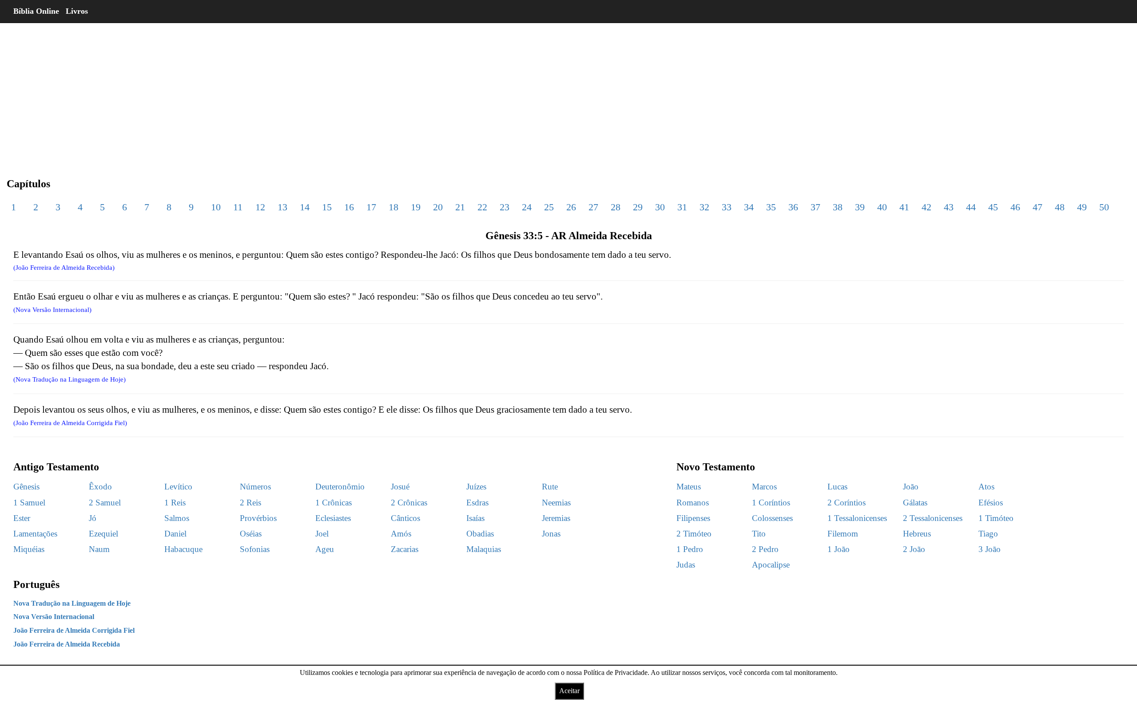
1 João (838, 549)
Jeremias (556, 518)
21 (460, 207)
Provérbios (258, 518)
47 (1037, 207)
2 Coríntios (846, 502)
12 (260, 207)
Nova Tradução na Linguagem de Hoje (72, 603)
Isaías (475, 518)
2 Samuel (105, 502)
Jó (92, 518)
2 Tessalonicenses (932, 518)
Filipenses (693, 518)
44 (971, 207)
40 (882, 207)
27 (593, 207)
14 (305, 207)
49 (1082, 207)
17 (371, 207)
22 (482, 207)
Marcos (764, 486)
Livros (77, 11)
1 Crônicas (333, 502)
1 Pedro (689, 549)
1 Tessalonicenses (857, 518)
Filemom (842, 533)
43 (949, 207)
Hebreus (917, 533)
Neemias (556, 502)
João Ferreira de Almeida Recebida (66, 644)
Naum (99, 549)
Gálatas (915, 502)
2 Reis (250, 502)
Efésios (990, 502)
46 (1015, 207)
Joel (322, 533)
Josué (400, 486)
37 (815, 207)
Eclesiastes (333, 518)
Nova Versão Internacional (53, 616)
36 (793, 207)
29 (638, 207)
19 (416, 207)
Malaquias (483, 549)
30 (660, 207)
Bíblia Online (36, 11)
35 (771, 207)
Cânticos (405, 518)
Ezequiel (103, 533)
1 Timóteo (996, 518)
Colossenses (772, 518)
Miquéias (28, 549)
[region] (568, 93)
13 (282, 207)
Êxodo (100, 486)
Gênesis (26, 486)
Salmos (176, 518)
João (910, 486)
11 (238, 207)
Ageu (324, 549)
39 (860, 207)
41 (904, 207)
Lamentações (35, 533)
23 (504, 207)
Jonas (551, 533)
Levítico (178, 486)
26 (571, 207)
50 (1104, 207)
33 (726, 207)
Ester (21, 518)
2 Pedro (765, 549)
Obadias (480, 533)
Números (255, 486)
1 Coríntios (771, 502)
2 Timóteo (694, 533)
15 (327, 207)
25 (549, 207)
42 (926, 207)
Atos (986, 486)
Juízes (476, 486)
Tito (759, 533)
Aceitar (569, 690)
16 (349, 207)
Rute (550, 486)
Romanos (692, 502)
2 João (914, 549)
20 (438, 207)
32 (704, 207)
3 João (989, 549)
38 (838, 207)
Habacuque (183, 549)
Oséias (251, 533)
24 (527, 207)
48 (1060, 207)
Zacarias (404, 549)
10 (216, 207)
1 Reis (175, 502)
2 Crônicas (409, 502)
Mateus (688, 486)
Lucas (837, 486)
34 (749, 207)
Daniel (175, 533)
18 (393, 207)
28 (615, 207)
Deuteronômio (340, 486)
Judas (685, 564)
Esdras (477, 502)
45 (993, 207)
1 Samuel (29, 502)
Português (36, 584)
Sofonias (255, 549)
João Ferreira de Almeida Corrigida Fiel (74, 630)
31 (682, 207)
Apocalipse (771, 564)
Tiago (988, 533)
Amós (401, 533)
